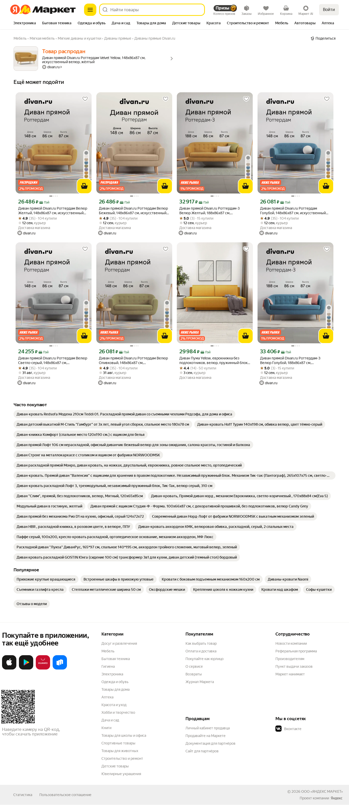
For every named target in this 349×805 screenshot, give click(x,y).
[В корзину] (84, 186)
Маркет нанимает (290, 674)
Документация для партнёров (210, 743)
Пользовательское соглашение (65, 795)
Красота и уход (113, 705)
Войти (329, 9)
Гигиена (108, 666)
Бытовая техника (115, 659)
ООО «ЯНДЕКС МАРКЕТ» (322, 791)
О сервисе (194, 666)
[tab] (24, 23)
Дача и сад (110, 720)
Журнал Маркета (199, 682)
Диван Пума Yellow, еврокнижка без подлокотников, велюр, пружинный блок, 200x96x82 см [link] (213, 360)
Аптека (107, 697)
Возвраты (193, 674)
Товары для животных (119, 751)
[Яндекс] (336, 798)
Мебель (107, 651)
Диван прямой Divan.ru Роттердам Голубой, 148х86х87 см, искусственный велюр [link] (293, 210)
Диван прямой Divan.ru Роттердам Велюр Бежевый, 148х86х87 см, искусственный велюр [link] (133, 210)
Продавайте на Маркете (205, 736)
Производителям (289, 659)
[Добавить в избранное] (85, 99)
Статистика (22, 795)
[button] (311, 728)
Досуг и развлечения (119, 643)
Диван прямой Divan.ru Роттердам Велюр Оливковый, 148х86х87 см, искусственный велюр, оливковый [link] (133, 360)
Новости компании (291, 643)
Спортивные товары (118, 743)
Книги (106, 728)
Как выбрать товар (201, 643)
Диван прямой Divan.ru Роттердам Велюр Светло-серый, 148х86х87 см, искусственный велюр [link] (52, 360)
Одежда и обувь (115, 682)
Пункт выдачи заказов (294, 666)
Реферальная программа (296, 651)
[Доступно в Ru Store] (60, 668)
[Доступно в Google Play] (26, 668)
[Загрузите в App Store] (9, 668)
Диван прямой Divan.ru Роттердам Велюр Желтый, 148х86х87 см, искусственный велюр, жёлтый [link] (52, 210)
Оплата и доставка (200, 651)
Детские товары (115, 766)
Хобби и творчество (118, 712)
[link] (124, 414)
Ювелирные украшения (121, 774)
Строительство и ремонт (122, 758)
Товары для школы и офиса (123, 735)
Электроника (112, 674)
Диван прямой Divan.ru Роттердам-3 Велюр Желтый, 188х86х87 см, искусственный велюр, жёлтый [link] (209, 210)
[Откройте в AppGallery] (43, 668)
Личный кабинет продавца (207, 728)
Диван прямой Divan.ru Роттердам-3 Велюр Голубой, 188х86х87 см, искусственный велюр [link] (290, 360)
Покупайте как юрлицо (204, 659)
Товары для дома (115, 689)
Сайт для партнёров (202, 751)
